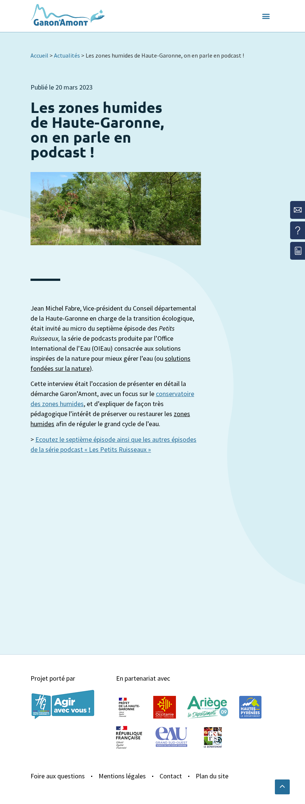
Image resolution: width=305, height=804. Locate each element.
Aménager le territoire (180, 47)
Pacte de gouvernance (191, 37)
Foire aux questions (57, 776)
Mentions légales (122, 776)
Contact (171, 776)
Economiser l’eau (124, 37)
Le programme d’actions (67, 42)
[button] (265, 16)
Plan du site (212, 776)
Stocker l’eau (118, 47)
